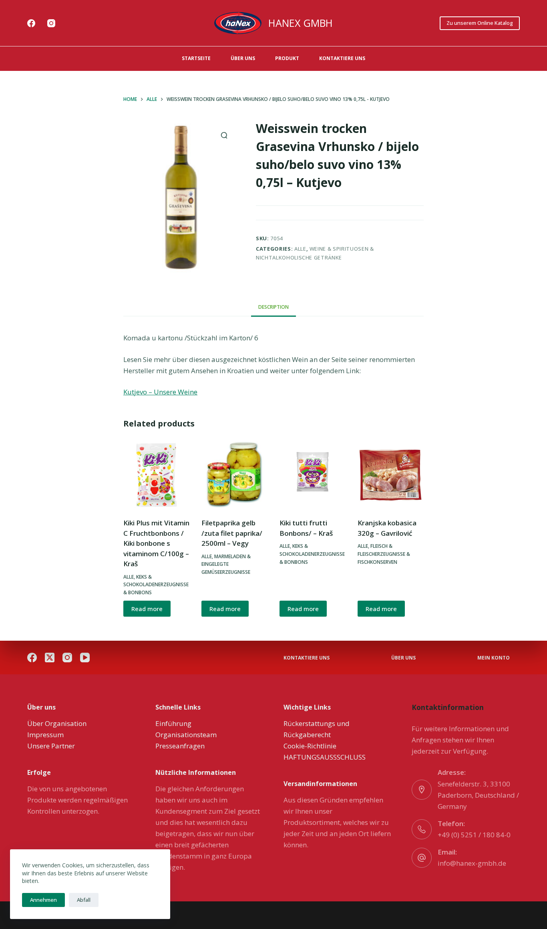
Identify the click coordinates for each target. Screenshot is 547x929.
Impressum (45, 734)
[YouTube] (85, 657)
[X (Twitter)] (49, 657)
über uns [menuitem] (243, 58)
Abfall (83, 899)
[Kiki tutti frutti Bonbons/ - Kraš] (313, 475)
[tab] (273, 307)
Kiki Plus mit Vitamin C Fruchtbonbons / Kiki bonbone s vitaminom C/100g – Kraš (156, 543)
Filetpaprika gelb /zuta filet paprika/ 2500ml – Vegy (231, 533)
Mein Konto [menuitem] (493, 658)
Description (273, 307)
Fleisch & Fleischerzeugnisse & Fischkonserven (384, 554)
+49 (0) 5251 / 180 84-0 (474, 834)
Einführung (173, 723)
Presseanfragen (180, 745)
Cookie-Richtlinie (310, 745)
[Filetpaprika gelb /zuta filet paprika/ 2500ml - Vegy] (234, 475)
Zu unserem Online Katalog (479, 22)
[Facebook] (31, 23)
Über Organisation (56, 723)
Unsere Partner (51, 745)
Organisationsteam (186, 734)
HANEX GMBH (300, 23)
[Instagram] (51, 23)
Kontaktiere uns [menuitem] (342, 58)
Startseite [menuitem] (196, 58)
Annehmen (43, 899)
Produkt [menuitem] (287, 58)
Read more (147, 609)
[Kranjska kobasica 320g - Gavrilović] (391, 475)
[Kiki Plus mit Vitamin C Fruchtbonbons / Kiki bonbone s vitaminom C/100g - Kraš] (156, 475)
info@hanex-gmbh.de (472, 863)
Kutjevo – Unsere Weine (160, 391)
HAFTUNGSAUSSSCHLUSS (325, 757)
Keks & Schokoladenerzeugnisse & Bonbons (156, 584)
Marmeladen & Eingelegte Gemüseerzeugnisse (226, 564)
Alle (300, 248)
